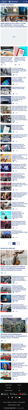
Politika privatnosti (12, 405)
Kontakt (18, 405)
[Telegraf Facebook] (8, 397)
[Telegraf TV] (19, 397)
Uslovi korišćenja (21, 402)
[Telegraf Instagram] (15, 397)
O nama (4, 402)
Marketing (9, 402)
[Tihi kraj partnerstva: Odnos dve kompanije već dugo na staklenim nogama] (6, 138)
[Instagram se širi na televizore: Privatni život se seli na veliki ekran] (20, 51)
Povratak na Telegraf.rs (4, 2)
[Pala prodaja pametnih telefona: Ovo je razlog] (6, 91)
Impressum (14, 402)
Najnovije (8, 248)
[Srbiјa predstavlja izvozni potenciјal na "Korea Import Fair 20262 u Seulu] (6, 187)
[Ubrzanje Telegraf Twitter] (12, 397)
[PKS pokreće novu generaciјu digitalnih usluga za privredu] (6, 234)
